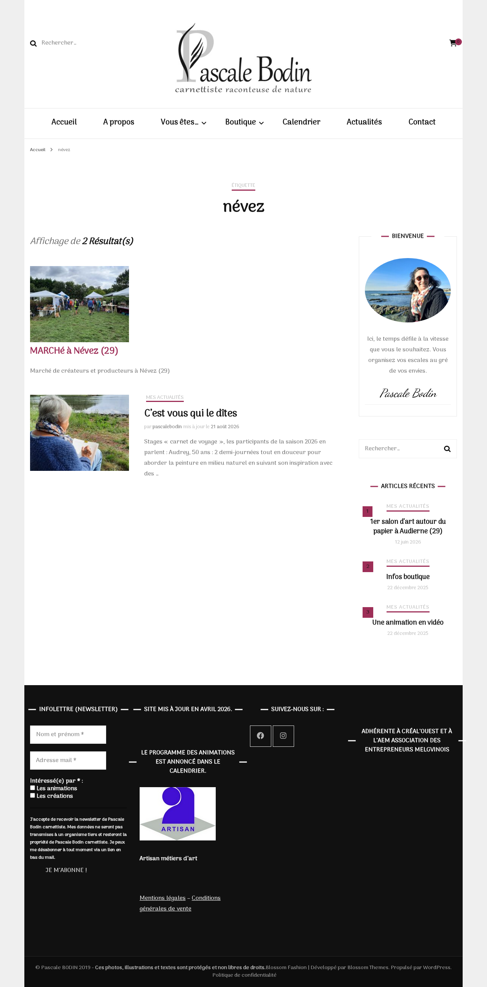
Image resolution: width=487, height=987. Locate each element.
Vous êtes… (180, 123)
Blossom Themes (367, 967)
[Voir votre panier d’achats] (453, 44)
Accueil (64, 123)
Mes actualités (165, 398)
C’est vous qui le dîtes (190, 414)
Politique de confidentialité (244, 975)
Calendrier (301, 123)
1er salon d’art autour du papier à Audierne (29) (408, 527)
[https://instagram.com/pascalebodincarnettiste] (283, 736)
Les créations (54, 796)
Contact (422, 123)
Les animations (56, 788)
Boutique (240, 123)
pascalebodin (167, 427)
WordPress (436, 967)
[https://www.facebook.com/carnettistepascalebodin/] (260, 736)
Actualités (364, 123)
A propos (118, 123)
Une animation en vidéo (408, 622)
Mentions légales (163, 898)
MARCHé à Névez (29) (74, 351)
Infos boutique (408, 577)
